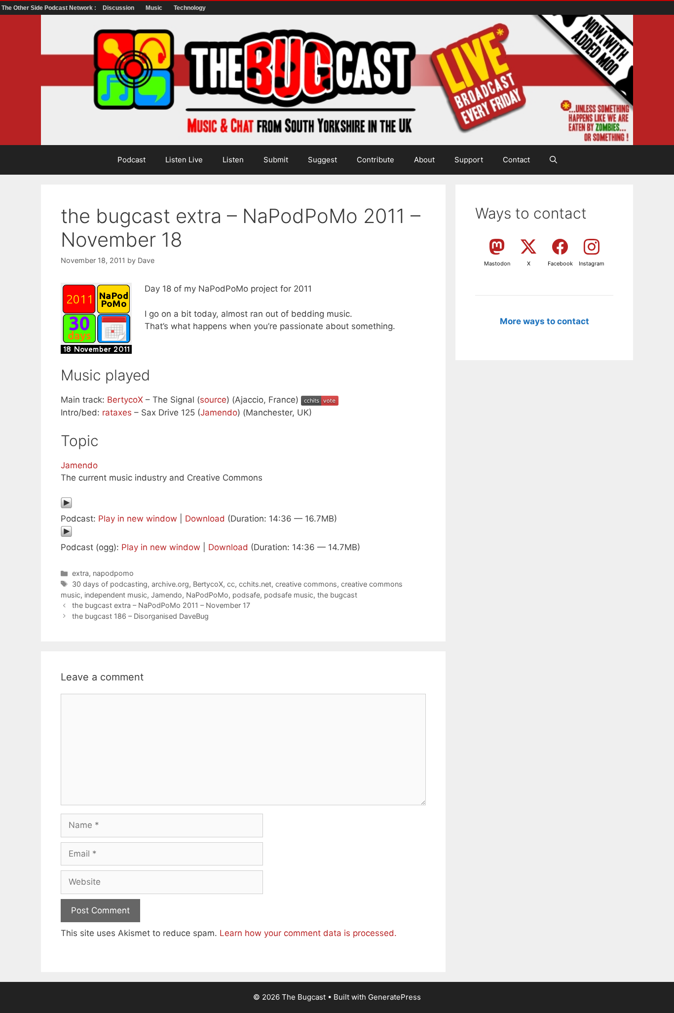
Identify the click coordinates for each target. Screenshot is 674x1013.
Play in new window (137, 519)
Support (468, 159)
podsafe (246, 595)
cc (231, 584)
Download (205, 519)
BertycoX (125, 400)
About (424, 159)
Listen (233, 159)
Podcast (131, 159)
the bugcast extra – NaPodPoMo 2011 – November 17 (161, 605)
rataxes (117, 412)
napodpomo (113, 573)
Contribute (375, 159)
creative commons (306, 584)
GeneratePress (394, 997)
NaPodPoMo (207, 595)
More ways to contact (544, 321)
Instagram (591, 263)
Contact (516, 159)
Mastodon (497, 263)
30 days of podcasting (110, 584)
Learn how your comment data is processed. (308, 933)
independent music (115, 595)
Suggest (322, 159)
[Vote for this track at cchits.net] (319, 400)
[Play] (66, 506)
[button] (553, 160)
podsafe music (288, 595)
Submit (275, 159)
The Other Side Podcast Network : (49, 7)
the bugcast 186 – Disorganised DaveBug (140, 616)
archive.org (170, 584)
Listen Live (184, 159)
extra (80, 573)
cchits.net (255, 584)
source (213, 400)
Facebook (560, 263)
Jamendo (218, 412)
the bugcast (337, 595)
